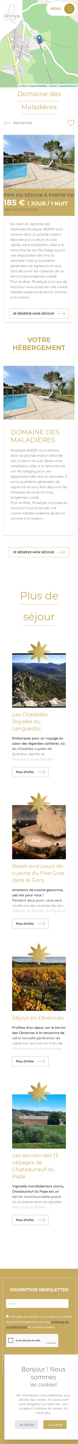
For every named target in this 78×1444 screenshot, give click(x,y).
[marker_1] (39, 39)
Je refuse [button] (26, 1424)
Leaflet (22, 85)
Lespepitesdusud (68, 85)
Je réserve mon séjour (33, 314)
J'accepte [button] (55, 1424)
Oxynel (53, 85)
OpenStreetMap (38, 85)
